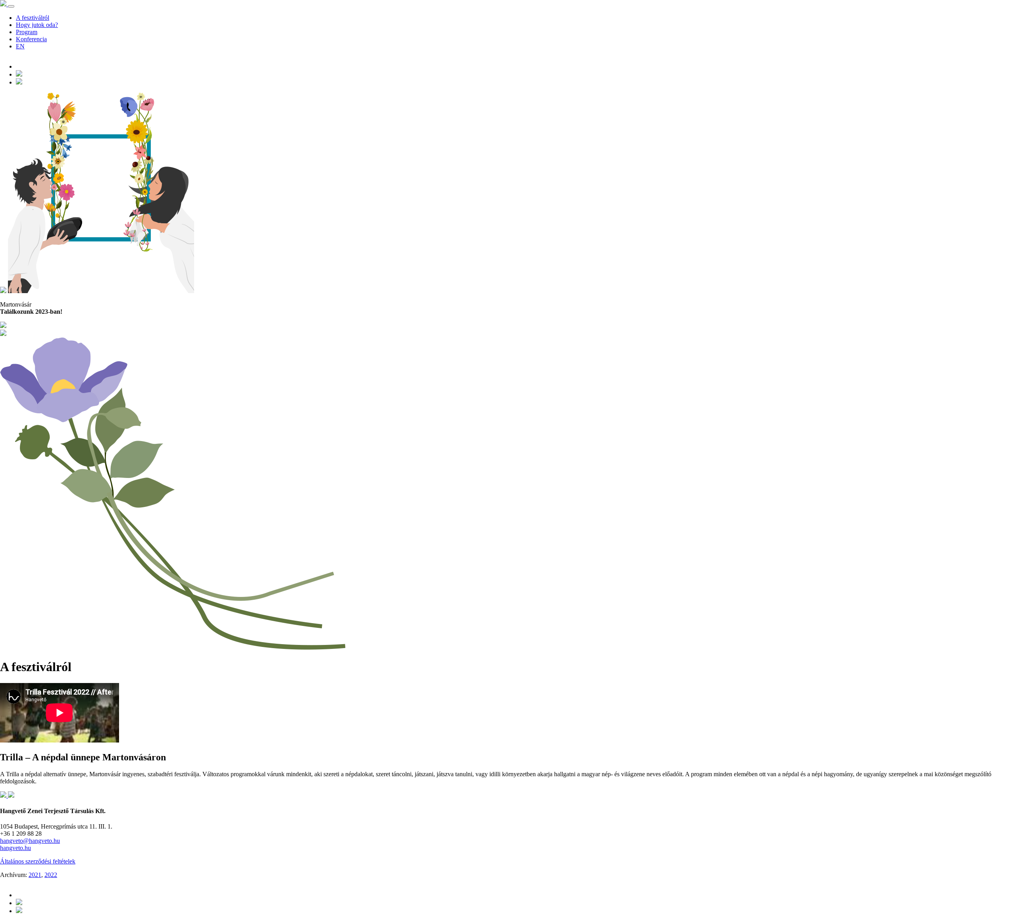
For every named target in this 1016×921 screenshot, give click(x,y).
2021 (35, 874)
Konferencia (31, 39)
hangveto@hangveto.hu (30, 840)
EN (20, 46)
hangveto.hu (15, 847)
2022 (50, 874)
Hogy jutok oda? (37, 24)
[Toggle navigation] (11, 6)
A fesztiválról (32, 17)
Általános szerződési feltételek (37, 861)
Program (26, 32)
